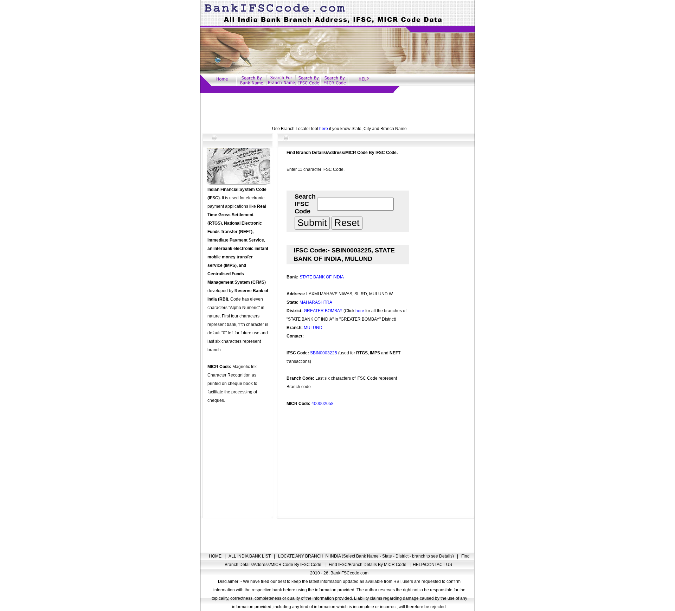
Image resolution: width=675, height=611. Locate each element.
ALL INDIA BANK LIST (250, 556)
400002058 (322, 403)
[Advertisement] (337, 108)
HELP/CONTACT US (432, 564)
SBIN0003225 (323, 352)
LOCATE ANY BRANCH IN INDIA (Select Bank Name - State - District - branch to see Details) (366, 556)
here (323, 128)
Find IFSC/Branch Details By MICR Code (368, 564)
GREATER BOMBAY (323, 310)
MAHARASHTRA (316, 302)
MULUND (313, 327)
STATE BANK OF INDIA (322, 277)
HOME (216, 556)
